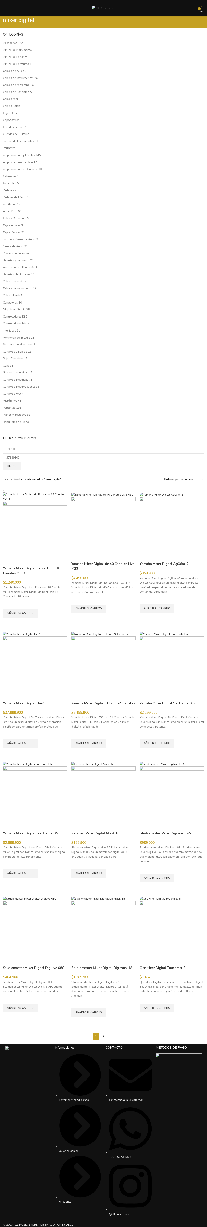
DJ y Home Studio (14, 309)
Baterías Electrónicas (16, 274)
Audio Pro (9, 211)
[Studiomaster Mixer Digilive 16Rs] (162, 764)
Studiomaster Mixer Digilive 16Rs (165, 833)
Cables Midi (10, 99)
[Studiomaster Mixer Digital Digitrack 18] (98, 898)
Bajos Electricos (13, 359)
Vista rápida (8, 623)
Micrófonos (10, 401)
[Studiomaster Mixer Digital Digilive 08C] (29, 898)
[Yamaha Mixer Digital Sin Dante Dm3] (165, 634)
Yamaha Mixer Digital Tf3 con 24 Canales (103, 703)
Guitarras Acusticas (15, 373)
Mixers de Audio (13, 246)
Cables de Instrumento (17, 288)
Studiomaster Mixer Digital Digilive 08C (33, 967)
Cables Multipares (14, 218)
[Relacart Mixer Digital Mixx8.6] (92, 764)
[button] (20, 613)
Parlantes (9, 148)
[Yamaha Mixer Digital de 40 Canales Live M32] (102, 494)
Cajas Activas (11, 225)
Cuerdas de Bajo (13, 127)
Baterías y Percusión (16, 260)
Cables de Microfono (16, 85)
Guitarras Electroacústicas (20, 387)
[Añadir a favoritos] (8, 604)
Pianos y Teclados (14, 415)
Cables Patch (11, 106)
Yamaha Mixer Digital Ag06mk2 (164, 564)
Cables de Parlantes (16, 92)
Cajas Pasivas (12, 232)
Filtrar (12, 466)
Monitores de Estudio (16, 338)
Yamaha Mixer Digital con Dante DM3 (32, 833)
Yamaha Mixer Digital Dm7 (23, 703)
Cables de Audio (13, 71)
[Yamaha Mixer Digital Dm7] (21, 634)
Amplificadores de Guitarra (20, 169)
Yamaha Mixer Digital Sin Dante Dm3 (168, 703)
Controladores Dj (14, 317)
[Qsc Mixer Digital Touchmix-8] (160, 898)
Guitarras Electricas (15, 380)
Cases (7, 366)
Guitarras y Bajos (14, 352)
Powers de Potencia (16, 253)
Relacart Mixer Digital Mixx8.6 (94, 833)
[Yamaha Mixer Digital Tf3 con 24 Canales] (99, 634)
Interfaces (9, 331)
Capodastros (11, 120)
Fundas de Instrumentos (18, 141)
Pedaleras (9, 190)
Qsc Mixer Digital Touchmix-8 (162, 967)
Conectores (10, 303)
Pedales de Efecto (14, 197)
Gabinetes (9, 183)
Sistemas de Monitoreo (18, 345)
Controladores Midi (15, 323)
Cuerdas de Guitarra (16, 134)
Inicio (6, 479)
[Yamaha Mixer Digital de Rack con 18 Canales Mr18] (35, 497)
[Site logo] (103, 8)
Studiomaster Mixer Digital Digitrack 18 (101, 967)
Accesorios (10, 43)
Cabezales (9, 176)
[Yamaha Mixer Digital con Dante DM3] (28, 764)
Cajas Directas (12, 113)
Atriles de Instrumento (17, 50)
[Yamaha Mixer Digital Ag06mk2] (161, 494)
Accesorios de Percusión (19, 267)
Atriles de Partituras (16, 64)
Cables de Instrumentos (18, 78)
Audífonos (9, 204)
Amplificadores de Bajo (18, 162)
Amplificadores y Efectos (19, 155)
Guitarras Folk (12, 394)
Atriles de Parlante (15, 57)
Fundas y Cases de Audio (19, 239)
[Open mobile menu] (4, 8)
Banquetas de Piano (16, 422)
